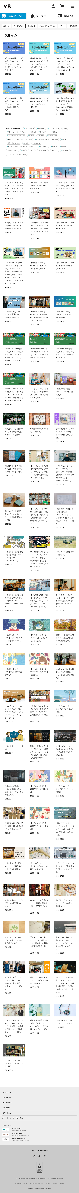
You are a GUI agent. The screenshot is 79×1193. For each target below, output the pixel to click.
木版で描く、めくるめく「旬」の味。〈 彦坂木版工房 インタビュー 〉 (14, 940)
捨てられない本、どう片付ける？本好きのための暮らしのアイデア (39, 866)
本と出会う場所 (52, 135)
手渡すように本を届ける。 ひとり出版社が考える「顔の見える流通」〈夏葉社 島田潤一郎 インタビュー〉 (39, 943)
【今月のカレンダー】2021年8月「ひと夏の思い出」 (64, 709)
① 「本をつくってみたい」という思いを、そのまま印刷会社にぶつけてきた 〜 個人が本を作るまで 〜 (65, 601)
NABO (23, 150)
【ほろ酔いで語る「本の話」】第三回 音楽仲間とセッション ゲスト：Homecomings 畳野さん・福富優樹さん (65, 104)
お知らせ (6, 26)
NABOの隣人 (41, 128)
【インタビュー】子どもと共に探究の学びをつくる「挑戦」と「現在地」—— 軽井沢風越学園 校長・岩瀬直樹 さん (39, 472)
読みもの (69, 15)
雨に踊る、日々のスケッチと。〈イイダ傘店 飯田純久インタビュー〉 (65, 903)
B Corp (62, 26)
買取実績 (63, 147)
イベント (32, 150)
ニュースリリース (54, 128)
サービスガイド (18, 26)
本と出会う (31, 26)
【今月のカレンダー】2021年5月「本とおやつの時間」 (64, 789)
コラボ (65, 128)
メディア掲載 (73, 26)
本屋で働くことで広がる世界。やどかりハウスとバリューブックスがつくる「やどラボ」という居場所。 (39, 228)
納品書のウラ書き (13, 150)
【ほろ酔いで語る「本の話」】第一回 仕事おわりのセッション (65, 266)
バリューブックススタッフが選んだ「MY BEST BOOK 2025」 (39, 186)
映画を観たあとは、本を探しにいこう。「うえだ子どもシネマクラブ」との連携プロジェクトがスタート (14, 188)
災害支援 (33, 132)
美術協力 (54, 147)
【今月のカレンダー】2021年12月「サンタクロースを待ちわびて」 (13, 638)
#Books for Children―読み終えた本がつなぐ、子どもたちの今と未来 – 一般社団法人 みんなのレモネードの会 (14, 64)
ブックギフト (44, 147)
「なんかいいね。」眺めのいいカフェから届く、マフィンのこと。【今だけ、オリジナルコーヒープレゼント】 (14, 712)
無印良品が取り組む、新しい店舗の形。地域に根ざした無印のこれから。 (14, 826)
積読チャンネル (29, 128)
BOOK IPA (41, 135)
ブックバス (55, 150)
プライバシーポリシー (46, 1178)
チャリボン (64, 132)
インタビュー (23, 132)
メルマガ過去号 (27, 139)
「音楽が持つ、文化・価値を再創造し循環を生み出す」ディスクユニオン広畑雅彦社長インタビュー (39, 712)
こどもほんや (37, 143)
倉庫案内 (26, 143)
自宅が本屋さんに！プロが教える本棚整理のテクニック (14, 903)
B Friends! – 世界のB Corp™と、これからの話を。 (22, 147)
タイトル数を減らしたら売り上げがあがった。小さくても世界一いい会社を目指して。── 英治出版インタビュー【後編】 (14, 1026)
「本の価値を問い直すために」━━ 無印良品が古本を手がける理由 (14, 866)
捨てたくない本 (44, 132)
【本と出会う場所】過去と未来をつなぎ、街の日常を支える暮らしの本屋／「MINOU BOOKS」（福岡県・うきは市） (39, 601)
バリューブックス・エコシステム (17, 154)
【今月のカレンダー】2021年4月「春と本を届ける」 (39, 826)
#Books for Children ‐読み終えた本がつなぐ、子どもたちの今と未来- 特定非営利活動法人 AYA (14, 104)
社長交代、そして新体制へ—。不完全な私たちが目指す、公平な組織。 (14, 432)
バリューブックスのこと (47, 26)
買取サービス (11, 132)
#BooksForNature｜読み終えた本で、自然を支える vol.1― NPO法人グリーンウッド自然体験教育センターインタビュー (14, 394)
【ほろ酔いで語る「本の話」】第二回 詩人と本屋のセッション (65, 226)
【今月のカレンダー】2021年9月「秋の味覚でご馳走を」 (39, 672)
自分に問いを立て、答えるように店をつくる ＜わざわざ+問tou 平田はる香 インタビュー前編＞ (14, 983)
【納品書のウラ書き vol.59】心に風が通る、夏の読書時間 (64, 315)
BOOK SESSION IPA (13, 139)
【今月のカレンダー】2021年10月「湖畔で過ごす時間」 (13, 672)
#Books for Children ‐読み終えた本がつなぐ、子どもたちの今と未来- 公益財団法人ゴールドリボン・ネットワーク (39, 64)
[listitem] (39, 1092)
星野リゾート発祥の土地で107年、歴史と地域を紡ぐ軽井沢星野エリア (65, 638)
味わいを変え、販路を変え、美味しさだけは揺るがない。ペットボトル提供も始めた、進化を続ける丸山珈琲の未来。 (39, 752)
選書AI (64, 139)
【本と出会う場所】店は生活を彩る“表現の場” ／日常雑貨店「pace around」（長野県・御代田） (14, 601)
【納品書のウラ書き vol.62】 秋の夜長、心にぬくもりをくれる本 (39, 266)
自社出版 (31, 135)
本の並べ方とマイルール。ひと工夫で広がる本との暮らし (14, 1063)
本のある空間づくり (41, 139)
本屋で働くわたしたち (14, 143)
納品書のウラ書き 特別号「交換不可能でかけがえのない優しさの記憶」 (14, 469)
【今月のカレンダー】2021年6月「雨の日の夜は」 (39, 789)
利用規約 (54, 1178)
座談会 (55, 132)
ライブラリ (42, 16)
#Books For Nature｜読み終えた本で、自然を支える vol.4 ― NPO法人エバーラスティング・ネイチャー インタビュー (14, 354)
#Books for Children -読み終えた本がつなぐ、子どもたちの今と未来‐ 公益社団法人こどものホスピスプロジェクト (65, 64)
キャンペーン (65, 150)
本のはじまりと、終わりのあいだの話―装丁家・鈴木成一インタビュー (14, 226)
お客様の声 (55, 139)
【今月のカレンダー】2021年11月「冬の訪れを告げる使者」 (38, 638)
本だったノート (43, 150)
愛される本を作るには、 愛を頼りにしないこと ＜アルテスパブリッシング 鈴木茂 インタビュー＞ (65, 943)
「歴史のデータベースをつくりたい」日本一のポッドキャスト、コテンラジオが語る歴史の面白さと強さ (65, 829)
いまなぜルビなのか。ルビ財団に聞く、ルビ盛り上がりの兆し (14, 315)
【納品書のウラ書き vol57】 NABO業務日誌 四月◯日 (65, 392)
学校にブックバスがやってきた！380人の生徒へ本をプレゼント (39, 980)
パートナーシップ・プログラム (16, 135)
